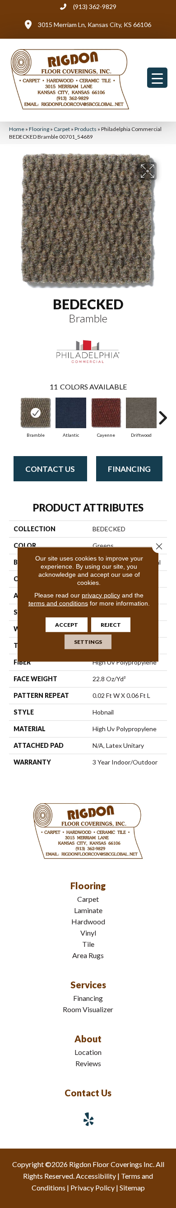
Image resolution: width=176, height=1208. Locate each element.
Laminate (88, 910)
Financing (129, 469)
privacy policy (101, 594)
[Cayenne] (106, 412)
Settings (88, 641)
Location (88, 1052)
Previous (13, 413)
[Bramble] (35, 412)
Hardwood (88, 921)
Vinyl (88, 932)
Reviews (88, 1063)
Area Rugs (88, 955)
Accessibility (96, 1176)
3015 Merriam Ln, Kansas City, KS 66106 (94, 24)
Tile (88, 944)
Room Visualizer (88, 1009)
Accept (66, 624)
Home (16, 129)
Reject (111, 624)
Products (85, 129)
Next (162, 413)
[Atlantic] (70, 412)
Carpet (62, 129)
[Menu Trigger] (157, 78)
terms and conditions (58, 602)
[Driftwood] (141, 412)
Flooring (39, 129)
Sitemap (132, 1187)
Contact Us (50, 469)
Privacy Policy (92, 1187)
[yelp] (88, 1119)
